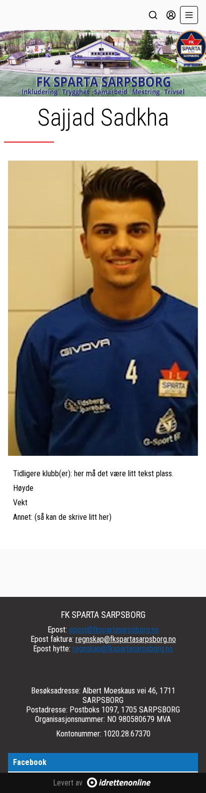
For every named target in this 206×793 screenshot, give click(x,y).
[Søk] (153, 15)
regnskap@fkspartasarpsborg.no (126, 639)
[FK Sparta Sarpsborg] (103, 63)
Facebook (29, 762)
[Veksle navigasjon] (189, 15)
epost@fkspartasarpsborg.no (114, 629)
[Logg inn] (171, 15)
